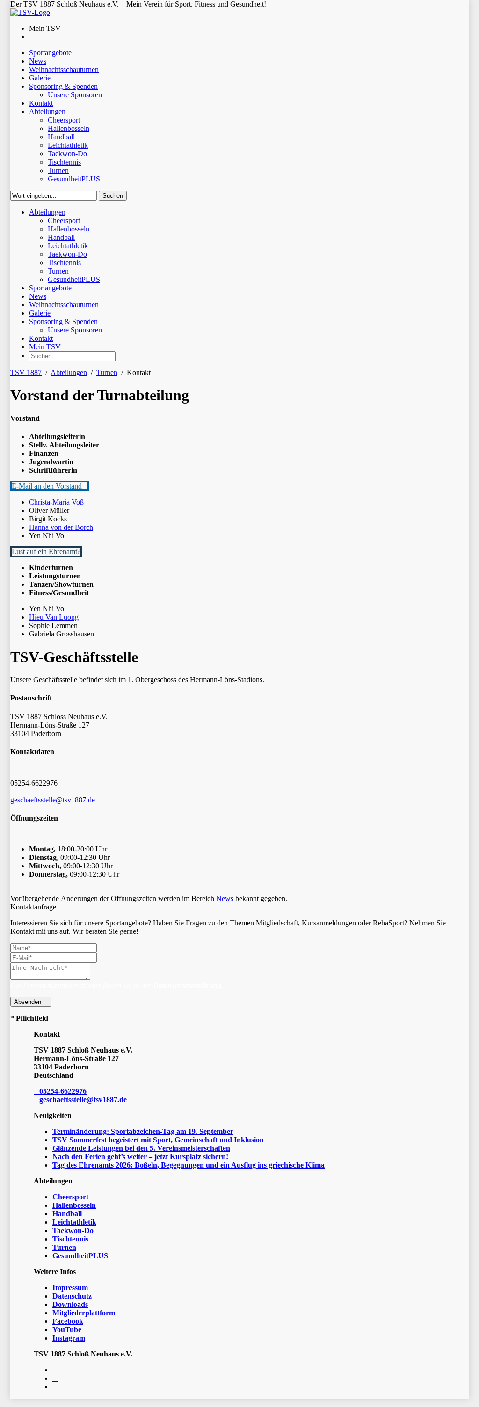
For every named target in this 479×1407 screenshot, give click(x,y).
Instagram (68, 1338)
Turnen (106, 372)
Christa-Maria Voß (56, 502)
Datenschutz (72, 1296)
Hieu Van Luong (54, 617)
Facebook (67, 1321)
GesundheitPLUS (80, 1256)
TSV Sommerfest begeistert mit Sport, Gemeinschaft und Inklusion (158, 1140)
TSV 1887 (26, 372)
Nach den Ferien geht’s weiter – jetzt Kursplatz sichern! (140, 1157)
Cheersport (70, 1197)
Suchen (112, 195)
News (224, 898)
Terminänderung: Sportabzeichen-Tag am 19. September (142, 1131)
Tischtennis (70, 1239)
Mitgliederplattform (83, 1313)
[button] (49, 486)
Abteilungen (69, 372)
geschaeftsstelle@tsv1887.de (52, 800)
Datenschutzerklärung (187, 985)
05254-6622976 (63, 1091)
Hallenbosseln (74, 1205)
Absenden (28, 1001)
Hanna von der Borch (61, 527)
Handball (67, 1214)
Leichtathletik (74, 1222)
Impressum (70, 1288)
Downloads (70, 1304)
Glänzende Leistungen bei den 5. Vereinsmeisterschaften (141, 1148)
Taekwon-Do (73, 1230)
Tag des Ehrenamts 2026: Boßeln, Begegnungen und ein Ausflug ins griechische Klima (188, 1165)
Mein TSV (45, 347)
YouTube (66, 1330)
